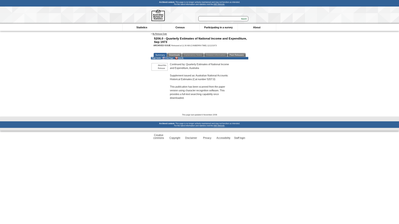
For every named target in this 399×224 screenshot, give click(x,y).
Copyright (174, 138)
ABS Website (219, 4)
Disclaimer (191, 138)
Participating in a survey (218, 27)
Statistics (141, 27)
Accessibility (223, 138)
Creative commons (158, 136)
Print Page (169, 58)
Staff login (239, 138)
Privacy (207, 138)
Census (180, 27)
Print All (180, 58)
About (256, 27)
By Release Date (160, 34)
